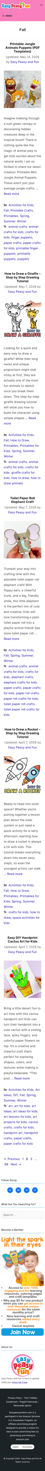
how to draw (20, 478)
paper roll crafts (27, 693)
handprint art (13, 1133)
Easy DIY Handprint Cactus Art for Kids (23, 939)
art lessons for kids (17, 1116)
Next (16, 1164)
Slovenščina (27, 1447)
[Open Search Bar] (41, 5)
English (15, 1447)
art (10, 1106)
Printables (11, 216)
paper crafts (12, 243)
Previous (12, 1159)
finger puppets (21, 237)
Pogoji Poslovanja (28, 1402)
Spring (24, 216)
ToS (26, 1398)
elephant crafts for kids (20, 682)
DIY (15, 1095)
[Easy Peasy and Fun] (16, 5)
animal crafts (17, 226)
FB (10, 1190)
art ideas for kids (25, 1111)
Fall (6, 210)
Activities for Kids (21, 205)
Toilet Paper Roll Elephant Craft (22, 500)
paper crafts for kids (18, 1143)
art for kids (22, 1106)
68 (6, 1164)
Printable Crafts (21, 210)
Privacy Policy (15, 1398)
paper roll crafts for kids (21, 698)
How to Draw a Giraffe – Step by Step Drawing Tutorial (22, 277)
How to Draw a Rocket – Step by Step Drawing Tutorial (22, 733)
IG (27, 1190)
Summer (9, 221)
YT (35, 1190)
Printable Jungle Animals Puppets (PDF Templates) (22, 47)
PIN (18, 1190)
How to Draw (19, 440)
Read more (11, 194)
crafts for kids (18, 912)
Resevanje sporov (22, 1405)
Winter (21, 221)
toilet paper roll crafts (19, 704)
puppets (23, 259)
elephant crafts (22, 677)
